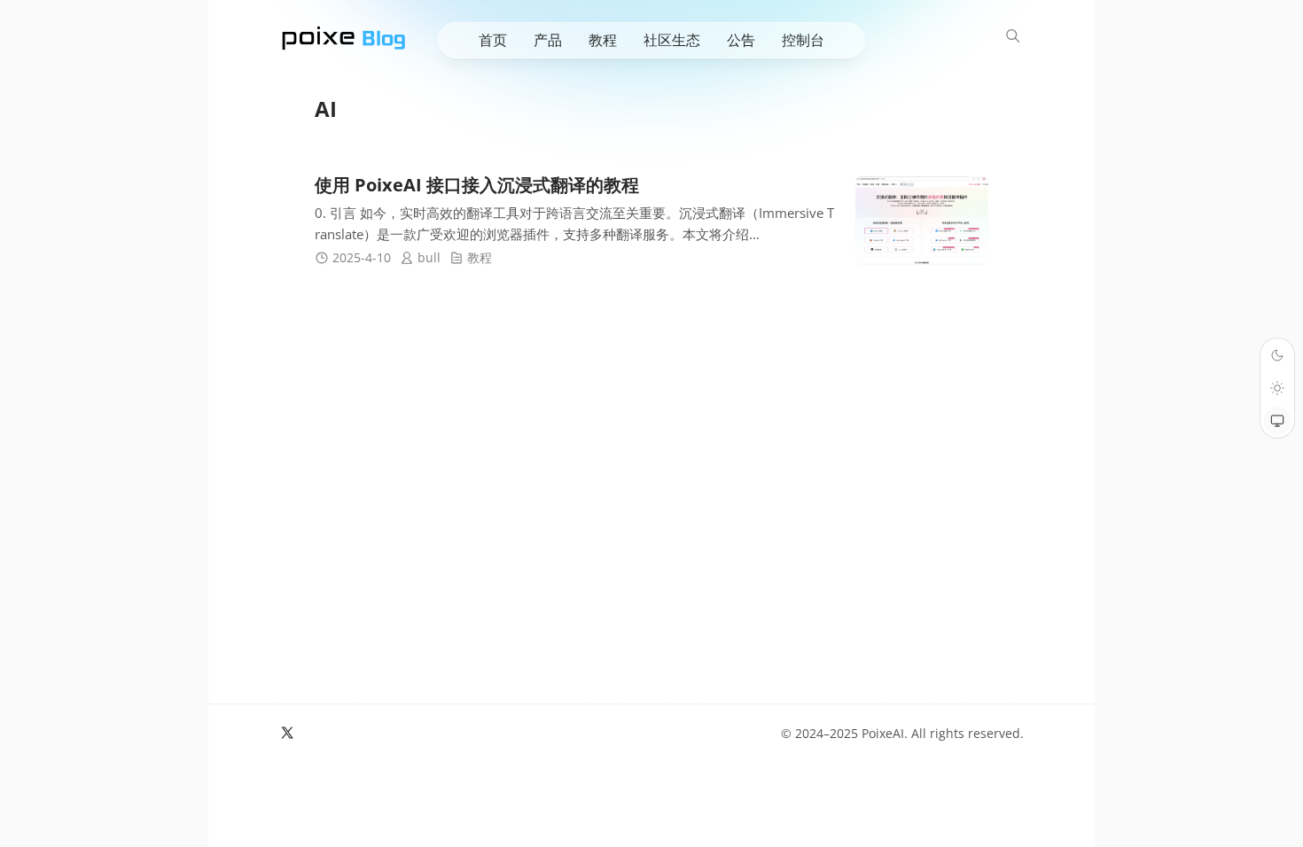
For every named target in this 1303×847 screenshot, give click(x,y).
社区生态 (672, 40)
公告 (741, 40)
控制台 (803, 40)
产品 (548, 40)
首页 (493, 40)
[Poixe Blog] (344, 36)
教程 (603, 40)
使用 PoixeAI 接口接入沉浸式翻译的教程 (477, 185)
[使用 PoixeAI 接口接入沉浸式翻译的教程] (921, 220)
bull (429, 257)
